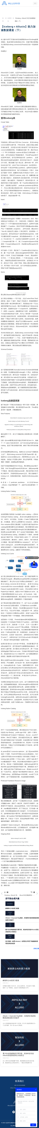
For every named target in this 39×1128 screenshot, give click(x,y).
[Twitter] (13, 1112)
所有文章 (36, 948)
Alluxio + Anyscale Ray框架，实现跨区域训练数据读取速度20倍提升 (19, 1017)
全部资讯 (9, 19)
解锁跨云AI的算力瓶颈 (12, 908)
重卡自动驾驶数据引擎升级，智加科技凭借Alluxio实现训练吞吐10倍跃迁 (18, 1054)
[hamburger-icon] (35, 3)
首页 (3, 19)
